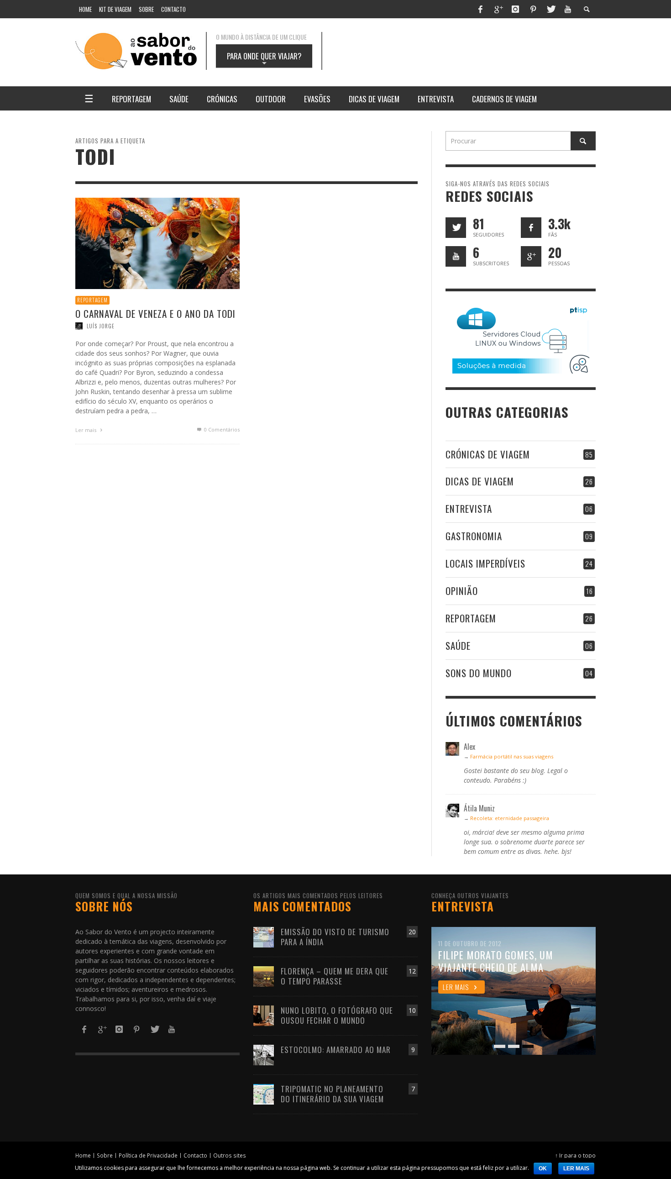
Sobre (105, 1155)
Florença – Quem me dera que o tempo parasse (334, 976)
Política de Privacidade (148, 1155)
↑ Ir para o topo (575, 1155)
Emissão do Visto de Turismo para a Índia (335, 936)
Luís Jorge (101, 326)
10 (412, 1010)
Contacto (195, 1155)
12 (412, 971)
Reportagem (92, 300)
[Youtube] (568, 9)
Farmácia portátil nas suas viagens (511, 756)
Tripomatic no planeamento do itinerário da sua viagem (332, 1094)
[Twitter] (550, 9)
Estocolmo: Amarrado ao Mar (336, 1049)
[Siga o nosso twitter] (456, 227)
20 (412, 931)
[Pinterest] (533, 9)
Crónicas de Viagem (488, 454)
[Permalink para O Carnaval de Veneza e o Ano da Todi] (157, 242)
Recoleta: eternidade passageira (509, 818)
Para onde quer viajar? (264, 59)
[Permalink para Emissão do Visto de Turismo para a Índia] (263, 936)
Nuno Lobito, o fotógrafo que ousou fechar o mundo (337, 1015)
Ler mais (86, 429)
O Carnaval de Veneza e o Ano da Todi (155, 313)
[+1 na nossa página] (531, 256)
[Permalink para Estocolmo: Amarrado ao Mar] (263, 1054)
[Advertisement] (468, 51)
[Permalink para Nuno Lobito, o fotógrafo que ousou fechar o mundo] (263, 1015)
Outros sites (229, 1155)
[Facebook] (480, 9)
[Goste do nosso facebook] (531, 227)
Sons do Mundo (479, 673)
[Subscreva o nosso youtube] (456, 256)
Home (83, 1155)
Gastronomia (474, 536)
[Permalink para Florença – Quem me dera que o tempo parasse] (263, 975)
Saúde (458, 645)
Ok (543, 1168)
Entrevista (469, 508)
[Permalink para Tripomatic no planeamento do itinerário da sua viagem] (263, 1093)
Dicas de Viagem (480, 481)
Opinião (462, 591)
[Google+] (498, 9)
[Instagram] (515, 9)
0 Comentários (221, 429)
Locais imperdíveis (485, 563)
